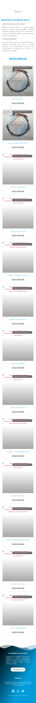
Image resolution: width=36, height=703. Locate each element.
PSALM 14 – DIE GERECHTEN (18, 187)
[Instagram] (18, 691)
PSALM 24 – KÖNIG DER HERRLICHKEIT (18, 143)
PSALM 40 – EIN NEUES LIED (18, 231)
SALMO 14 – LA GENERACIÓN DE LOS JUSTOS (18, 540)
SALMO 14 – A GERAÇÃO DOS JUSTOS (18, 275)
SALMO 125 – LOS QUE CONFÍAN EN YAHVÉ (18, 451)
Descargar (18, 103)
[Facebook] (13, 691)
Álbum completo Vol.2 (18, 99)
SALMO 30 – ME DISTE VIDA (18, 495)
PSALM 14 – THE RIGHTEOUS (18, 407)
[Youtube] (23, 691)
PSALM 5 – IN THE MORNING (18, 363)
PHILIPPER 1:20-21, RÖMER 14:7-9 (18, 319)
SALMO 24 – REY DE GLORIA (18, 584)
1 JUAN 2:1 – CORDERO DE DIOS (18, 628)
